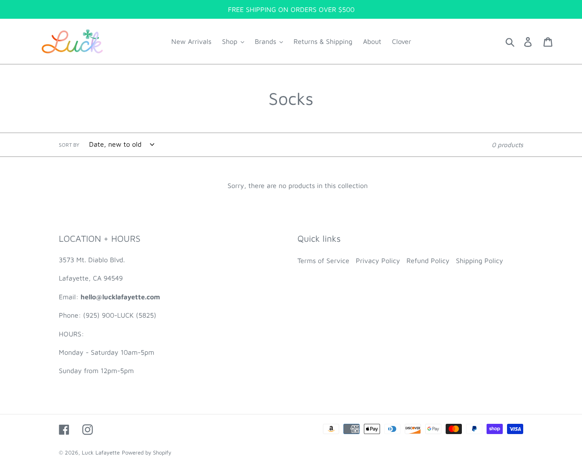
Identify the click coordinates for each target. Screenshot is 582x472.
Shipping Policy (479, 260)
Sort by (69, 145)
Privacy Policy (378, 260)
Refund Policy (427, 260)
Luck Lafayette (101, 452)
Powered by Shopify (146, 452)
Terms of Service (323, 260)
